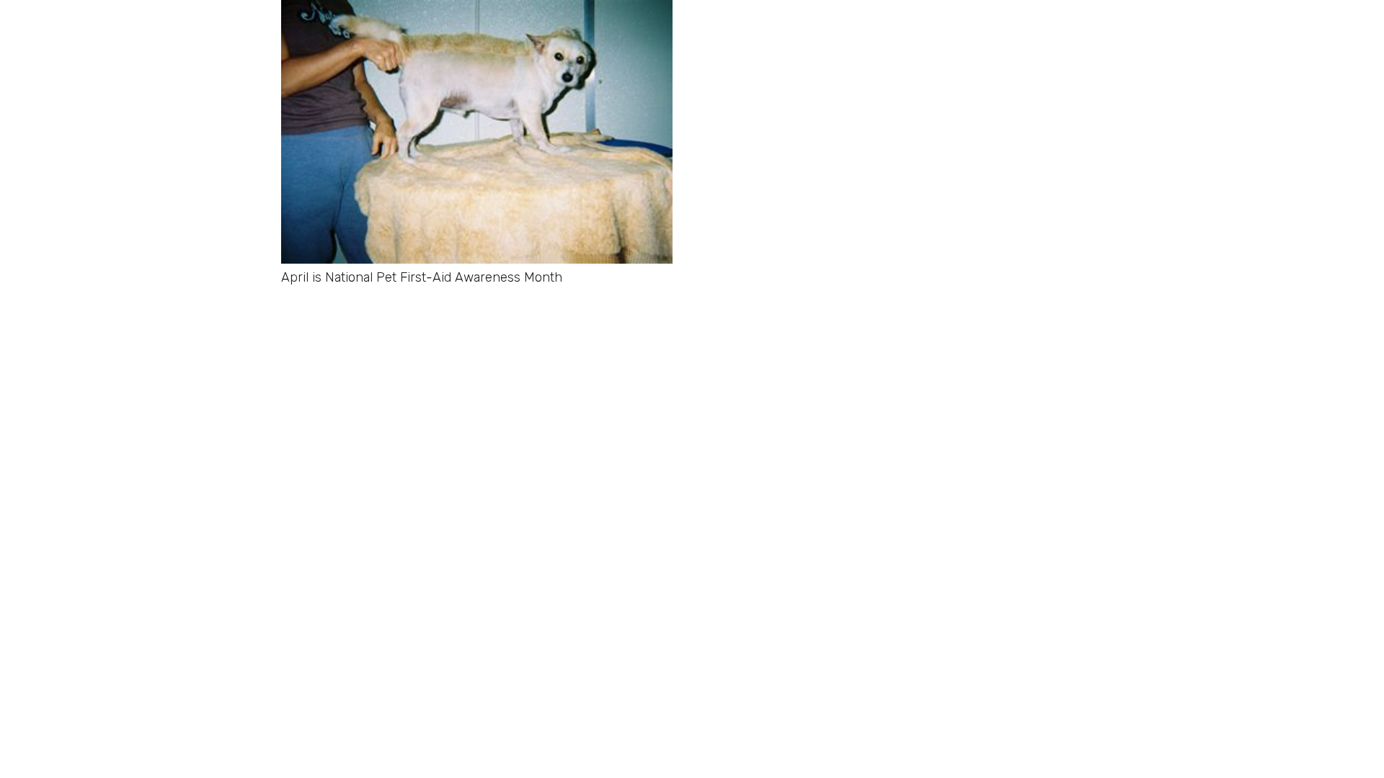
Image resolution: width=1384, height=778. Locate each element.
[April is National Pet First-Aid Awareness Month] (477, 11)
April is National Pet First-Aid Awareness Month (421, 277)
